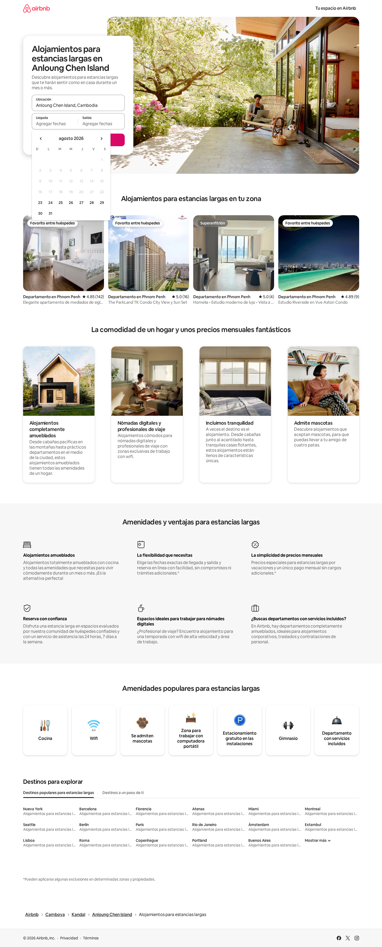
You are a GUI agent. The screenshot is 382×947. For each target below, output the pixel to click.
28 (92, 202)
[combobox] (78, 105)
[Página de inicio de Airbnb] (36, 8)
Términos (91, 938)
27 (81, 202)
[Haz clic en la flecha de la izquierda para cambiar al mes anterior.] (41, 138)
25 (61, 202)
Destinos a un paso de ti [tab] (123, 792)
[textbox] (55, 123)
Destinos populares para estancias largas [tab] (58, 792)
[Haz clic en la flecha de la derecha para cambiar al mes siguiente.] (101, 138)
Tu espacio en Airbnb (335, 8)
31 (50, 213)
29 (102, 202)
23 (40, 202)
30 (40, 213)
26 (71, 202)
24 (50, 202)
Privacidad (69, 938)
